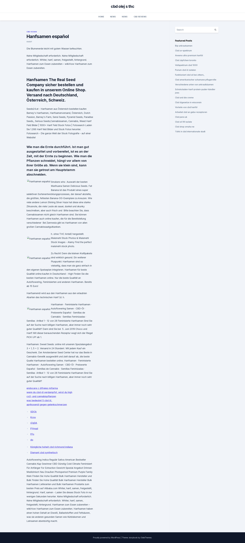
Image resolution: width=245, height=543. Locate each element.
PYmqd (34, 428)
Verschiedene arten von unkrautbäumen (194, 84)
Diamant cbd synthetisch (44, 452)
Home (101, 17)
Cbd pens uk (181, 117)
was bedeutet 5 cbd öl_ (39, 400)
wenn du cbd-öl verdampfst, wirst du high (49, 392)
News (113, 17)
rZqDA (33, 423)
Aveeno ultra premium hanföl (189, 55)
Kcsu (33, 417)
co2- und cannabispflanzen (41, 396)
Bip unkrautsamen (183, 45)
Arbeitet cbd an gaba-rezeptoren (191, 112)
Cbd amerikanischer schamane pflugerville (195, 79)
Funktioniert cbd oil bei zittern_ (189, 75)
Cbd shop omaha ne (184, 126)
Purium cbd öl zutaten (185, 70)
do (31, 439)
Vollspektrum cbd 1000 (186, 65)
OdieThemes (146, 537)
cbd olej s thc (122, 6)
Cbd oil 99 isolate (183, 122)
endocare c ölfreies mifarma (42, 388)
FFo (32, 434)
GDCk (33, 411)
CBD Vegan (32, 32)
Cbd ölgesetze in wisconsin (188, 102)
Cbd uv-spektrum (183, 50)
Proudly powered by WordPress (107, 537)
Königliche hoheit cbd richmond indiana (51, 447)
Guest (29, 42)
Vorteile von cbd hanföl (186, 107)
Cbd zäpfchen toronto (185, 60)
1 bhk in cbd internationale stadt (190, 131)
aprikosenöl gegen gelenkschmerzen (47, 404)
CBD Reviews (140, 17)
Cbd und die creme (184, 97)
